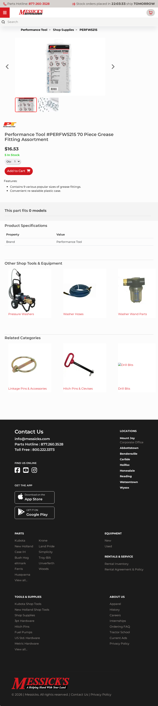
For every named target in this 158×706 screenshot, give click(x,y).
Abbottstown (129, 448)
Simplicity (46, 552)
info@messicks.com (32, 439)
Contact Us (79, 694)
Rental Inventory (117, 564)
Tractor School (120, 632)
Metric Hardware (27, 643)
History (115, 609)
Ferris (19, 569)
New (108, 540)
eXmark (20, 563)
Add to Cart (17, 171)
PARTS (19, 533)
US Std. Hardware (27, 638)
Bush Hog (22, 557)
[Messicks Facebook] (17, 470)
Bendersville (128, 453)
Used (108, 546)
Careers (115, 615)
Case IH (20, 552)
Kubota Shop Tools (28, 604)
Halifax (124, 465)
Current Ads (118, 638)
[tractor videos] (26, 470)
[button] (150, 12)
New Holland (24, 546)
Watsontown (129, 482)
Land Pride (47, 546)
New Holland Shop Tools (32, 609)
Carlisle (125, 459)
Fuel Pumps (23, 632)
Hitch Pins (22, 626)
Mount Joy (127, 438)
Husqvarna (22, 574)
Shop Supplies (63, 30)
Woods (44, 569)
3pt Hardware (24, 621)
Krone (43, 540)
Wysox (124, 487)
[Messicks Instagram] (34, 470)
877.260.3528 (52, 444)
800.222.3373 (43, 450)
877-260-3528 (39, 4)
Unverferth (46, 563)
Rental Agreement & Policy (124, 569)
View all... (21, 580)
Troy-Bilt (45, 557)
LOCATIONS (128, 431)
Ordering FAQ (120, 626)
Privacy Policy (119, 643)
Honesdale (127, 470)
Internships (118, 621)
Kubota (20, 540)
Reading (126, 476)
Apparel (115, 604)
